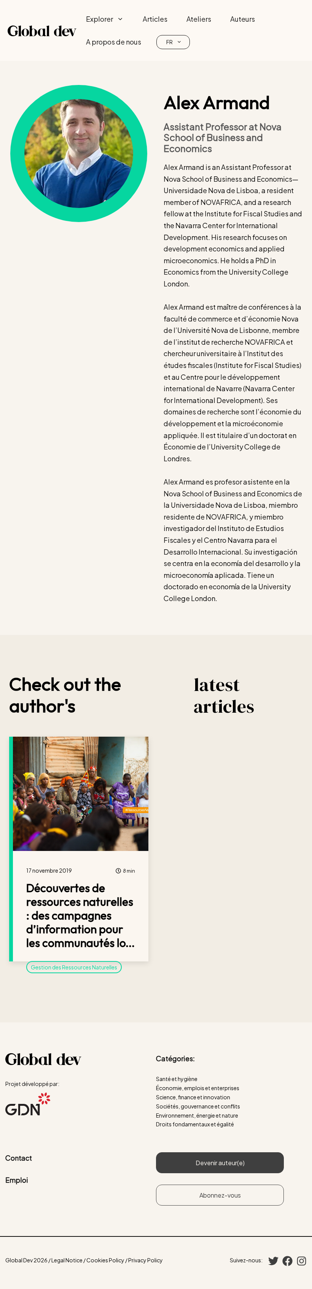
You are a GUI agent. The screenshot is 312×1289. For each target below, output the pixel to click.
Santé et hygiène (176, 1078)
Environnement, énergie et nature (197, 1115)
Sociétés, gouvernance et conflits (198, 1106)
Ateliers (198, 18)
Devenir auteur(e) (220, 1163)
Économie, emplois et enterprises (197, 1087)
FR (169, 41)
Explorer (99, 18)
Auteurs (242, 18)
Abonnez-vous (220, 1195)
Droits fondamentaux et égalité (195, 1124)
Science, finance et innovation (193, 1097)
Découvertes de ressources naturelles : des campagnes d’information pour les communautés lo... (80, 915)
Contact (18, 1157)
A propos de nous (113, 41)
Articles (155, 18)
